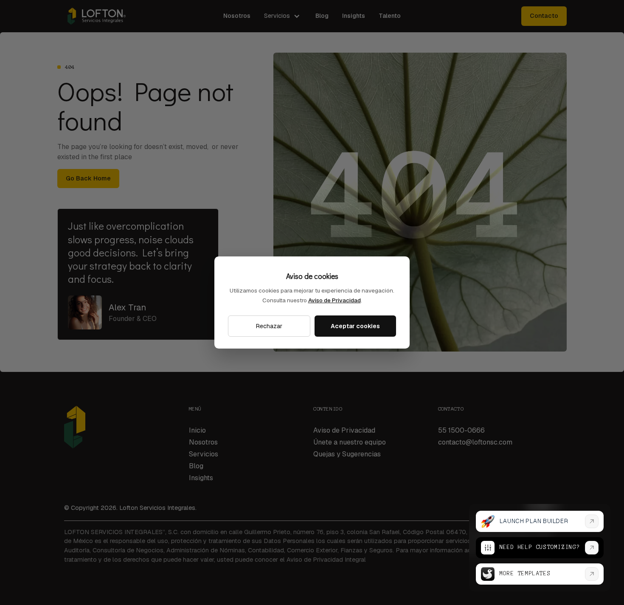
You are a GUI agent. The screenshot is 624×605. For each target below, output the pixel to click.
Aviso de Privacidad (334, 300)
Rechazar (269, 326)
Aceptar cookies (355, 326)
